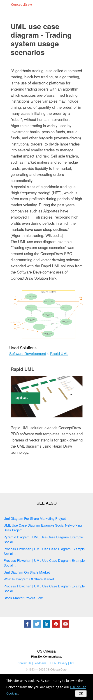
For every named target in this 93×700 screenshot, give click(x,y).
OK (81, 693)
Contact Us (24, 663)
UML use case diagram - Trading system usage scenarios (41, 39)
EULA (52, 663)
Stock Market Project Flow (23, 597)
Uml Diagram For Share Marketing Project (35, 518)
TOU (72, 663)
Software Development (27, 353)
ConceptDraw (21, 4)
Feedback (40, 663)
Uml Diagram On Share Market (27, 572)
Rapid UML (59, 353)
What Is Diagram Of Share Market (29, 579)
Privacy (62, 663)
